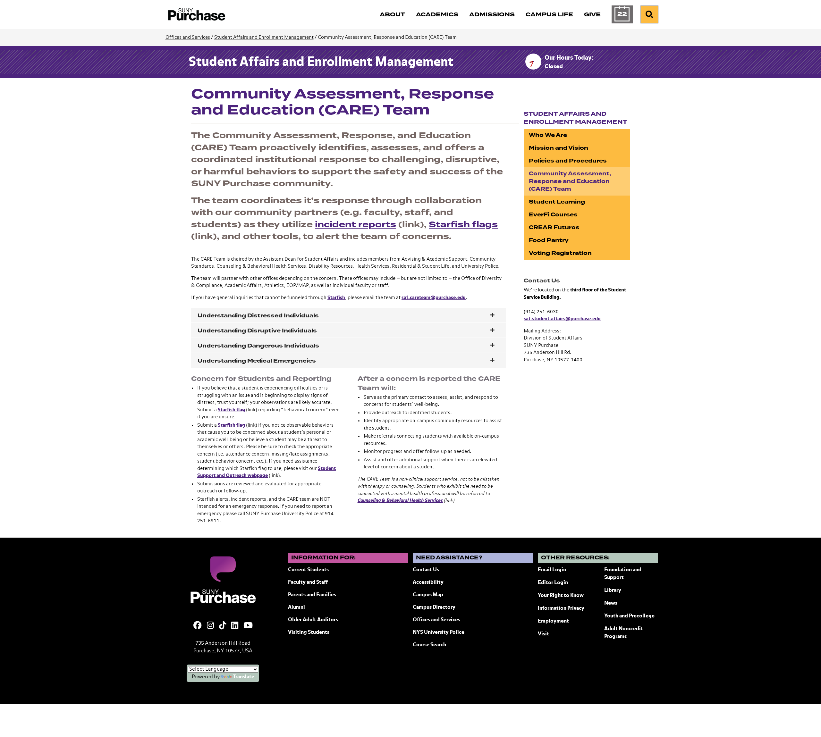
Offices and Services (187, 37)
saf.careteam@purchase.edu (434, 297)
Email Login (552, 570)
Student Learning (557, 202)
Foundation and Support (622, 573)
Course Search (429, 645)
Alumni (296, 607)
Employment (553, 621)
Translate (243, 677)
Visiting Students (308, 632)
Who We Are (548, 135)
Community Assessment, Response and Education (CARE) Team (570, 181)
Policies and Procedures (568, 161)
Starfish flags (463, 225)
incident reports (355, 225)
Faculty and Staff (308, 582)
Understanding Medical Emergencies (257, 361)
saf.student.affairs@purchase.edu (562, 318)
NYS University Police (438, 632)
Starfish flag (231, 409)
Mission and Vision (558, 148)
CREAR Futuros (554, 227)
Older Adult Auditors (313, 620)
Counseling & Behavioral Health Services (400, 500)
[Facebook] (197, 626)
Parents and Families (312, 595)
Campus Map (428, 595)
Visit (543, 634)
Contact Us (426, 570)
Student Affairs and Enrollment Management (264, 37)
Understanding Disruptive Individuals (257, 331)
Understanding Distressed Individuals (258, 316)
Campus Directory (434, 607)
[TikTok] (222, 626)
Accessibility (428, 582)
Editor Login (553, 582)
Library (612, 590)
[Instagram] (210, 626)
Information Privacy (561, 608)
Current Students (308, 570)
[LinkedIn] (234, 626)
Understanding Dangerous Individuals (258, 346)
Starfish (336, 297)
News (610, 603)
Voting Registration (560, 253)
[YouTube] (248, 626)
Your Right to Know (561, 595)
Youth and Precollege (629, 616)
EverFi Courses (553, 215)
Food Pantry (549, 240)
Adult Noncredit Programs (623, 632)
